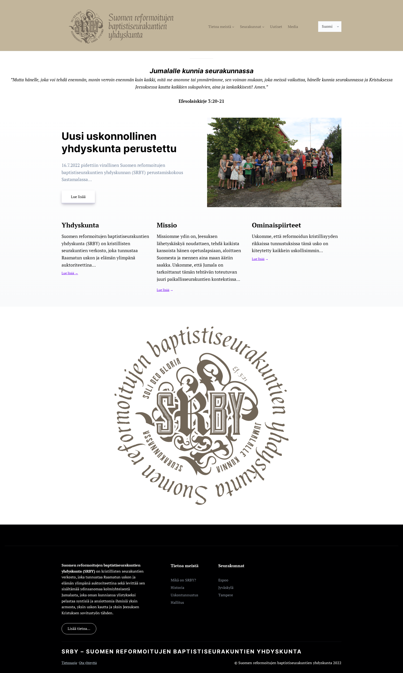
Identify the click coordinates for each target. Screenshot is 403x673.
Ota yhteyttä (88, 663)
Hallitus (177, 602)
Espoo (223, 580)
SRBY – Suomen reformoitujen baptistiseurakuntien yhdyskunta (182, 651)
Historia (177, 587)
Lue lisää (78, 196)
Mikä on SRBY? (183, 580)
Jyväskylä (225, 587)
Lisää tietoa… (79, 628)
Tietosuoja (69, 663)
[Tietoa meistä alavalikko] (233, 26)
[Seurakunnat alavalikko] (263, 26)
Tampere (225, 594)
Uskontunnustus (184, 594)
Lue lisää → (70, 273)
